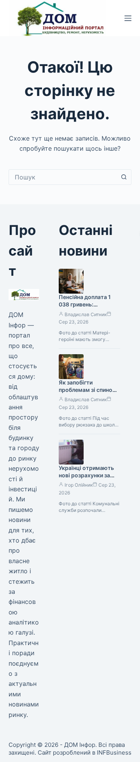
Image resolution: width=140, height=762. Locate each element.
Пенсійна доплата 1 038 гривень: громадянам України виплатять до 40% (86, 308)
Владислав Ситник (86, 314)
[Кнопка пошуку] (123, 177)
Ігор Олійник (79, 485)
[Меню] (127, 18)
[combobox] (63, 177)
